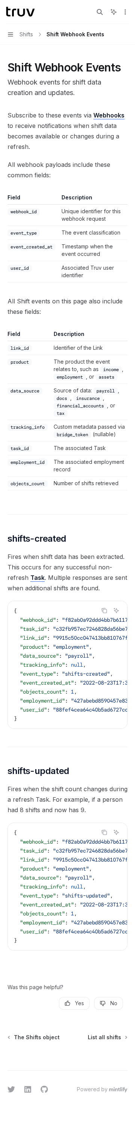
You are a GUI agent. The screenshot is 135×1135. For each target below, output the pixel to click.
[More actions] (125, 12)
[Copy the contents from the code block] (104, 610)
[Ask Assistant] (116, 610)
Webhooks (108, 115)
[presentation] (67, 664)
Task (37, 577)
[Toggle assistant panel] (113, 12)
